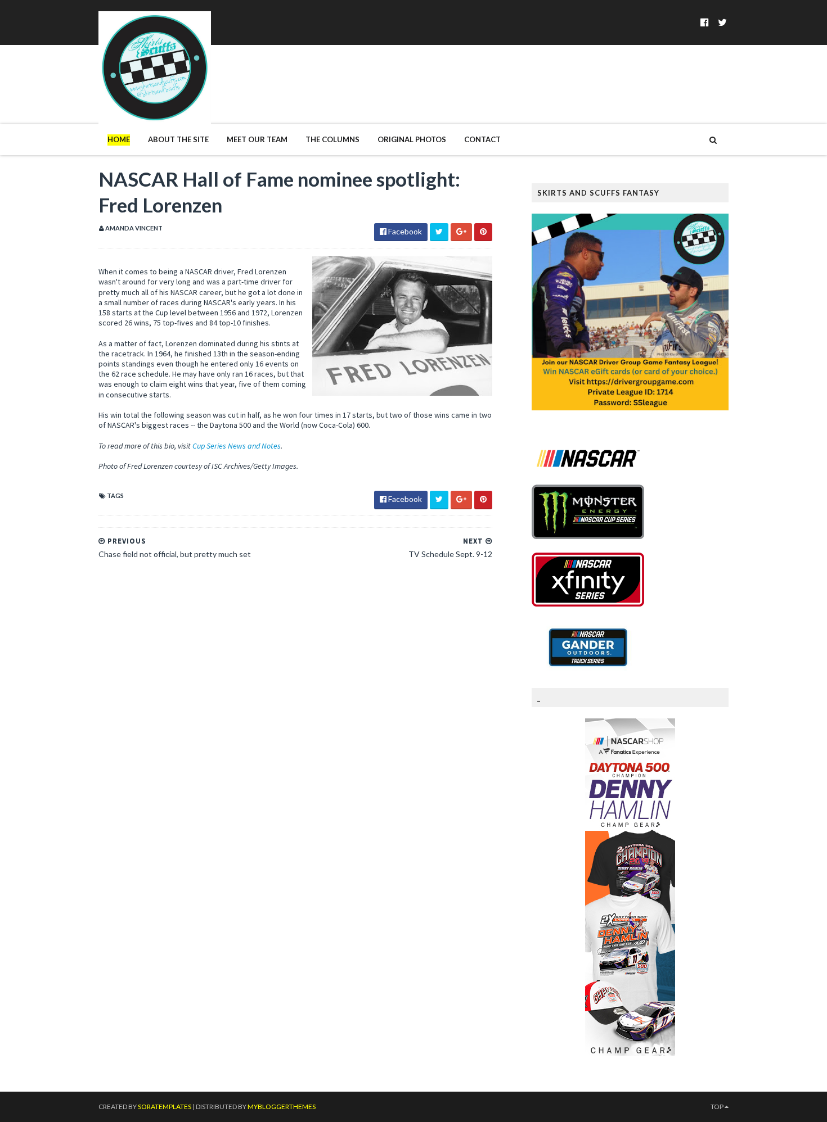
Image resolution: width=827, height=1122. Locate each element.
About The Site (178, 139)
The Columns (332, 139)
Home (118, 139)
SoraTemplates (164, 1106)
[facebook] (705, 22)
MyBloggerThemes (282, 1106)
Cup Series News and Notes (236, 446)
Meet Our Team (257, 139)
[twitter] (722, 22)
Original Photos (411, 139)
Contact (482, 139)
